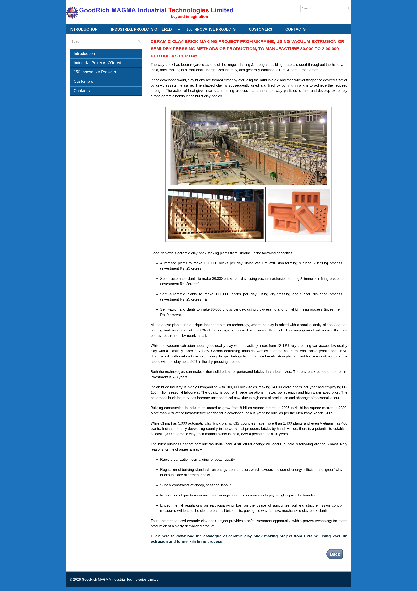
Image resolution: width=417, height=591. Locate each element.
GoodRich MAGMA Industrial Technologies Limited (120, 579)
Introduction (84, 29)
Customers (260, 29)
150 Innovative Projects (211, 29)
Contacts (295, 29)
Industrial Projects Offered (145, 29)
